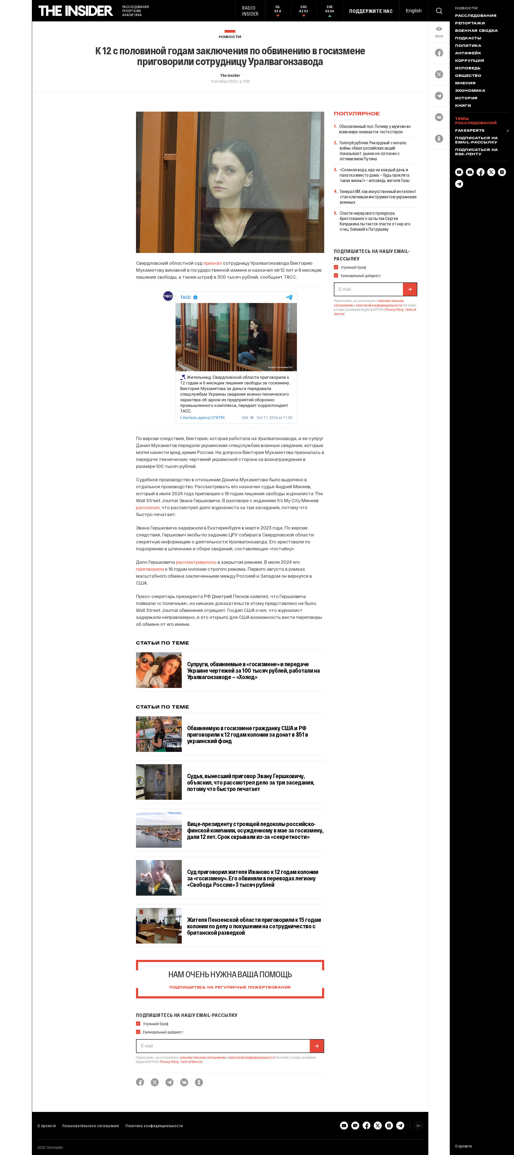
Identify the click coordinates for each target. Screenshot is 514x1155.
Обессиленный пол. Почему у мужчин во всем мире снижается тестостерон (375, 129)
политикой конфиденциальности (251, 1057)
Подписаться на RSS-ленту (476, 152)
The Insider (230, 75)
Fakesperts (470, 130)
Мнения (465, 83)
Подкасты (468, 38)
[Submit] (317, 1046)
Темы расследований (476, 121)
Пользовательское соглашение (90, 1125)
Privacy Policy (169, 1061)
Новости (230, 37)
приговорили (150, 568)
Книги (463, 106)
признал (212, 263)
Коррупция (469, 61)
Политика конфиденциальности (154, 1125)
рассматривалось (196, 562)
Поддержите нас (371, 11)
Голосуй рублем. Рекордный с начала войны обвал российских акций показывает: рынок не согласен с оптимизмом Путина (373, 150)
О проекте (46, 1125)
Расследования (475, 16)
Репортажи (470, 23)
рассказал (148, 507)
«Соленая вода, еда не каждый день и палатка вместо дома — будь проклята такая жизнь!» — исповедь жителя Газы (375, 175)
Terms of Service (191, 1061)
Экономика (470, 91)
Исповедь (468, 68)
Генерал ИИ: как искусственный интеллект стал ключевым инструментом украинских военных (378, 197)
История (466, 98)
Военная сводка (476, 31)
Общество (468, 76)
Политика (468, 46)
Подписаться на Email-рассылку (476, 140)
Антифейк (468, 53)
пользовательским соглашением (202, 1057)
